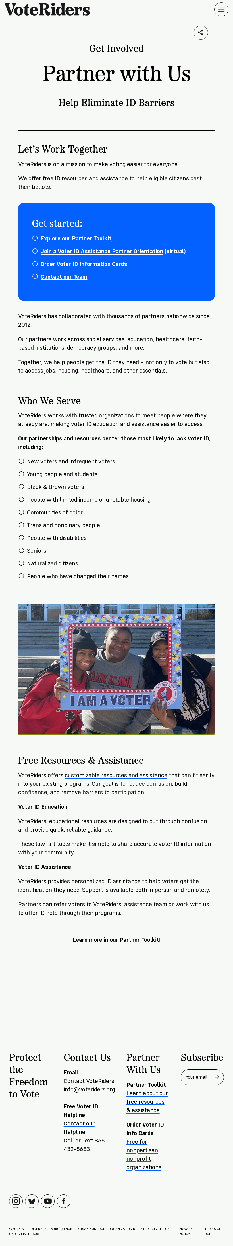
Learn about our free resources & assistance (147, 1102)
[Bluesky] (32, 1201)
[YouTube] (48, 1201)
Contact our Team (64, 277)
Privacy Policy (186, 1231)
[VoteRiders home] (50, 9)
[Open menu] (221, 9)
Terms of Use (213, 1231)
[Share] (201, 33)
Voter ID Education (42, 807)
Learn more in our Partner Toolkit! (117, 940)
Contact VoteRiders (89, 1081)
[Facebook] (63, 1201)
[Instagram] (16, 1201)
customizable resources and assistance (116, 775)
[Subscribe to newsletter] (217, 1077)
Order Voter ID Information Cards (84, 264)
